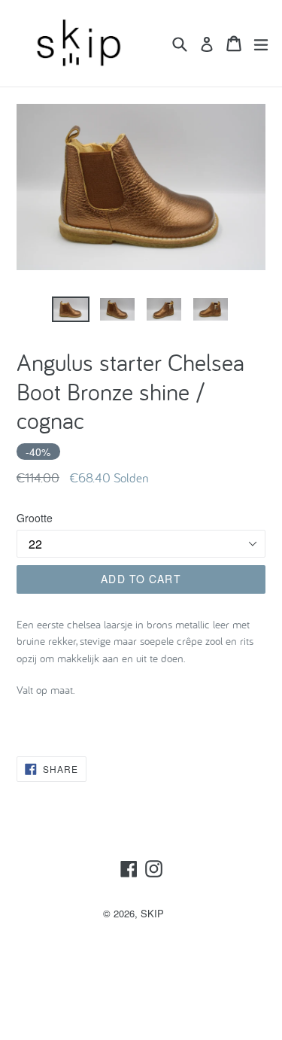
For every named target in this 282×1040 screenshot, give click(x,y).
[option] (70, 310)
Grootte (35, 517)
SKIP (152, 913)
